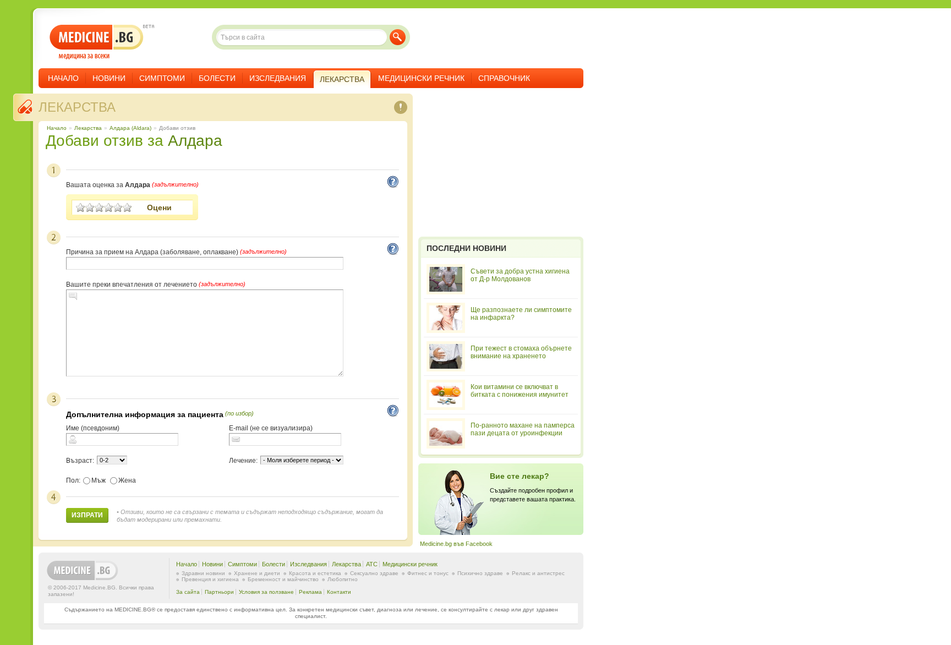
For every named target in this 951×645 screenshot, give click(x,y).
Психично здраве (480, 573)
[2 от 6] (90, 207)
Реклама (310, 592)
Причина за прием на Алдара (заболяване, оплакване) (152, 252)
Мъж (98, 480)
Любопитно (342, 579)
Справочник (504, 78)
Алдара (195, 140)
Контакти (339, 592)
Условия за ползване (266, 592)
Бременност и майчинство (283, 579)
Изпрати (87, 515)
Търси (398, 37)
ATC (372, 564)
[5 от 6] (118, 207)
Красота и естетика (315, 573)
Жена (127, 480)
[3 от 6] (99, 207)
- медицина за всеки (97, 42)
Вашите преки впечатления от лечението (131, 284)
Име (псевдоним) (92, 428)
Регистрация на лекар (500, 499)
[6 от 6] (127, 207)
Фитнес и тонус (428, 573)
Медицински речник (421, 78)
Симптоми (162, 78)
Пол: (73, 480)
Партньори (219, 592)
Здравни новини (203, 573)
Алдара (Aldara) (130, 128)
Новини (108, 78)
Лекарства (77, 107)
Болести (217, 78)
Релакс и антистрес (538, 573)
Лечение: (243, 460)
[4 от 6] (108, 207)
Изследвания (277, 78)
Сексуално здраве (374, 573)
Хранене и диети (257, 573)
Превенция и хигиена (210, 579)
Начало (63, 78)
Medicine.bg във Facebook (456, 543)
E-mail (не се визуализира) (271, 428)
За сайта (188, 592)
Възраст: (80, 460)
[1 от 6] (80, 207)
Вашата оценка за (108, 185)
